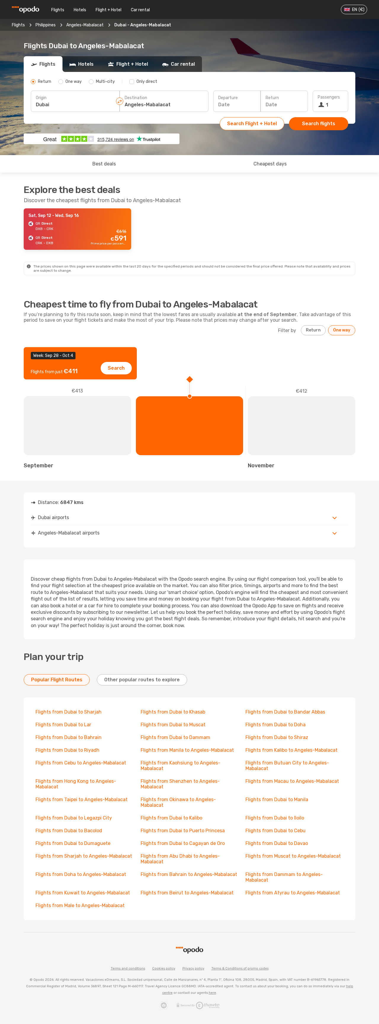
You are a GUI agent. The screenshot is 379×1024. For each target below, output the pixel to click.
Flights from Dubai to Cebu (275, 830)
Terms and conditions (128, 968)
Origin (41, 97)
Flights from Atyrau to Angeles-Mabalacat (292, 893)
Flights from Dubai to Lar (63, 724)
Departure (228, 97)
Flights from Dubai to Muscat (173, 724)
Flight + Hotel (108, 9)
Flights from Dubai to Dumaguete (73, 843)
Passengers (329, 97)
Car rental (140, 9)
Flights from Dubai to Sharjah (69, 712)
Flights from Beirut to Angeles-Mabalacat (187, 893)
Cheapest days (270, 164)
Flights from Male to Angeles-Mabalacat (80, 905)
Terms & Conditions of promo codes (240, 968)
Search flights (318, 123)
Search (116, 368)
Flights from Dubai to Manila (276, 799)
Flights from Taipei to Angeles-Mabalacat (82, 799)
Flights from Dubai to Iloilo (274, 818)
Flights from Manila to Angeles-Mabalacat (187, 750)
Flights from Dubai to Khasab (173, 712)
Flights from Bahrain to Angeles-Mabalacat (189, 874)
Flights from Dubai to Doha (275, 724)
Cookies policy (163, 968)
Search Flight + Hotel (252, 123)
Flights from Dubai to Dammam (175, 737)
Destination (136, 97)
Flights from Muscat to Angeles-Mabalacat (293, 856)
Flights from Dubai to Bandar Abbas (285, 712)
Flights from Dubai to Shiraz (276, 737)
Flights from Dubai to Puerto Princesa (183, 830)
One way (341, 330)
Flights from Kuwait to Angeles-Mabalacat (83, 893)
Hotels (80, 9)
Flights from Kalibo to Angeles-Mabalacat (291, 750)
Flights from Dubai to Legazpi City (74, 818)
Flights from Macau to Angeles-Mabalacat (292, 781)
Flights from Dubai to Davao (276, 843)
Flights (57, 9)
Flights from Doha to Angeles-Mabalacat (81, 874)
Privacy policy (193, 968)
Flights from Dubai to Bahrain (69, 737)
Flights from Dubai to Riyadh (67, 750)
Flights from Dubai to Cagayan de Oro (183, 843)
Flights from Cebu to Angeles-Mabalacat (81, 763)
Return (272, 97)
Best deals (104, 164)
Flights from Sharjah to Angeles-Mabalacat (84, 856)
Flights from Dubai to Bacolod (69, 830)
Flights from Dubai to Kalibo (171, 818)
